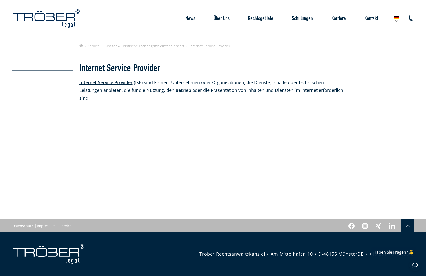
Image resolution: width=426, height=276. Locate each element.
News (190, 18)
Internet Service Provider (106, 82)
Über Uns (222, 18)
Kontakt (371, 18)
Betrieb (183, 90)
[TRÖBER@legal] (46, 18)
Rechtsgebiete (260, 18)
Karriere (338, 18)
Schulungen (302, 18)
